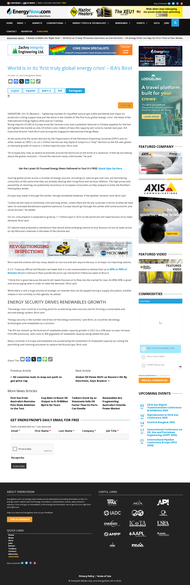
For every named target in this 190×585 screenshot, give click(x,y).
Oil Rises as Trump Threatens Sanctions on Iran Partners (89, 38)
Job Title (112, 430)
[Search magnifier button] (175, 23)
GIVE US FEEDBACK (19, 519)
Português (75, 90)
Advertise (26, 31)
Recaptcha (17, 457)
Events (141, 23)
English (15, 90)
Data (157, 23)
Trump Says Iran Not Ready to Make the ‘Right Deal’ (29, 38)
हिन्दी (60, 90)
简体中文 (46, 90)
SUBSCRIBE (42, 31)
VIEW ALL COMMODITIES (154, 380)
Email (15, 430)
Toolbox (12, 548)
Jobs (166, 23)
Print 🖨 (125, 105)
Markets (37, 23)
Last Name (66, 430)
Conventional (55, 23)
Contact (11, 31)
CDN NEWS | (16, 3)
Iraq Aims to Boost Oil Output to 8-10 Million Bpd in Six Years (54, 401)
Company (89, 430)
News (20, 23)
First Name (43, 430)
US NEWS (30, 3)
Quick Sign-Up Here (110, 168)
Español (30, 90)
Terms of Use (104, 576)
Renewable (121, 23)
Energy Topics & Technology (89, 23)
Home (9, 23)
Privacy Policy (86, 576)
